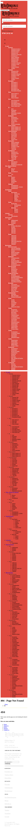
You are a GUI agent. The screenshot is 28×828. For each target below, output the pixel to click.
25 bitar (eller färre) (16, 226)
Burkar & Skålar (15, 252)
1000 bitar (13, 235)
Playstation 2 (14, 86)
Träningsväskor (15, 315)
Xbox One (13, 95)
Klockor (13, 259)
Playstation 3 (14, 85)
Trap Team (14, 120)
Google (7, 816)
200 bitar (13, 230)
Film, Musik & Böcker (10, 166)
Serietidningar (14, 185)
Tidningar (10, 184)
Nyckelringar (17, 205)
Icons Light (14, 288)
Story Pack (14, 136)
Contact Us (6, 730)
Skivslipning (14, 161)
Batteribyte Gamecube (16, 164)
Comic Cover (17, 200)
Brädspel (13, 221)
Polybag (13, 138)
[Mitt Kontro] (2, 36)
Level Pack (14, 134)
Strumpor (13, 304)
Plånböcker (14, 350)
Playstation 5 (14, 82)
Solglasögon (14, 352)
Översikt (7, 784)
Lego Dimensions (12, 131)
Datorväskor (14, 325)
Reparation (11, 160)
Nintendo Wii (14, 53)
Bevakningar (8, 791)
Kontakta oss (8, 771)
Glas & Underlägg (15, 248)
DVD (12, 170)
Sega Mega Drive (15, 103)
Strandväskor (14, 323)
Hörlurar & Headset (16, 297)
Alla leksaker (14, 216)
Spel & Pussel (8, 217)
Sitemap (6, 728)
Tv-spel (7, 46)
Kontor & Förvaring (13, 273)
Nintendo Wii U (15, 51)
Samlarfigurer (8, 189)
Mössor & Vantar (15, 306)
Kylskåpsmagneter (15, 265)
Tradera (7, 810)
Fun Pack (13, 132)
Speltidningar (14, 188)
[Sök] (2, 22)
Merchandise (8, 245)
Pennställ (13, 274)
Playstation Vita (15, 89)
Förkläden (13, 255)
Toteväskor (14, 320)
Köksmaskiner (14, 253)
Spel (12, 108)
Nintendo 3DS (14, 60)
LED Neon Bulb (15, 285)
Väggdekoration (15, 258)
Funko (9, 191)
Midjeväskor (14, 327)
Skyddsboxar (11, 150)
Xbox (9, 92)
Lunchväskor (14, 326)
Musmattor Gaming (16, 113)
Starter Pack (14, 139)
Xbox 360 (13, 96)
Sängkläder (14, 272)
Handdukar (14, 270)
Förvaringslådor (15, 279)
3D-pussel (13, 242)
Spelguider (14, 181)
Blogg (6, 800)
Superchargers (14, 118)
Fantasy (13, 177)
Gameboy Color (15, 64)
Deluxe (16, 195)
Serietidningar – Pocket (17, 187)
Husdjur (13, 361)
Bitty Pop (13, 207)
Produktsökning (6, 18)
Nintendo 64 (14, 56)
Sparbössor (14, 263)
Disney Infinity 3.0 (16, 129)
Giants (12, 122)
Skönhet (13, 359)
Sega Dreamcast (15, 100)
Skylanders (11, 115)
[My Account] (4, 2)
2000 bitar (13, 238)
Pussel (9, 234)
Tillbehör (13, 111)
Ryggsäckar (14, 309)
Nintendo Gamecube (16, 54)
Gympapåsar (14, 316)
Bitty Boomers (14, 295)
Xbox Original (14, 97)
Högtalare (13, 294)
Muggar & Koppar (15, 249)
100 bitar (13, 228)
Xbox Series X (15, 93)
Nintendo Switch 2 (16, 49)
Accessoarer (11, 347)
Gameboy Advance (16, 62)
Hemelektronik (11, 292)
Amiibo (13, 68)
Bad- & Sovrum (12, 266)
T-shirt (12, 299)
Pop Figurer (14, 192)
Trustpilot (7, 813)
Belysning (10, 283)
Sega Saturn (14, 102)
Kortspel (13, 223)
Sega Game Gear (15, 106)
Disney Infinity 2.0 (16, 128)
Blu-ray (13, 168)
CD (12, 174)
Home (5, 724)
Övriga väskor (14, 329)
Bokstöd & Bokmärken (17, 277)
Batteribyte (14, 163)
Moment (16, 196)
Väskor (10, 308)
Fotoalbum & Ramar (16, 281)
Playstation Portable (16, 90)
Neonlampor (14, 287)
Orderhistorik (9, 788)
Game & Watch (15, 67)
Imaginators (14, 117)
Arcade (16, 212)
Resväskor (13, 312)
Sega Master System (16, 104)
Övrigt (12, 182)
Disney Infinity (12, 125)
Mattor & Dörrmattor (16, 262)
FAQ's (5, 727)
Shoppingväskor (15, 322)
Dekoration (11, 256)
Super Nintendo (15, 57)
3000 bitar (13, 239)
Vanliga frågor (9, 775)
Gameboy (13, 65)
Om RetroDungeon (10, 797)
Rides (15, 198)
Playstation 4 (14, 83)
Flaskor (13, 251)
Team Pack (14, 135)
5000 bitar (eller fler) (16, 241)
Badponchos (14, 269)
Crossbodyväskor (15, 318)
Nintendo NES (15, 58)
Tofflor (13, 305)
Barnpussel (11, 224)
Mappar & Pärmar (15, 280)
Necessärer (14, 313)
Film (9, 167)
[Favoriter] (2, 38)
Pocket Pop (14, 203)
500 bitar (13, 233)
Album (16, 199)
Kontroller (13, 110)
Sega (9, 99)
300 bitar (13, 231)
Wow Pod (13, 290)
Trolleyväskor (14, 311)
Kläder (10, 298)
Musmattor (14, 114)
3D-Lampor (14, 284)
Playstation (11, 81)
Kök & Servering (12, 246)
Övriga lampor (14, 291)
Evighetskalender (15, 276)
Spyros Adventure (15, 124)
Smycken (13, 357)
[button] (2, 3)
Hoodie (13, 301)
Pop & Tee (17, 193)
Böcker (10, 175)
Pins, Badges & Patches (17, 358)
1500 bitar (13, 237)
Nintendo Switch (15, 50)
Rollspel (13, 180)
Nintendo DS (14, 61)
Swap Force (14, 121)
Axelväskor (14, 319)
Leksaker (7, 213)
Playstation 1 (14, 88)
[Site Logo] (9, 8)
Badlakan (13, 267)
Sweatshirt (13, 302)
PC (9, 107)
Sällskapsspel (14, 220)
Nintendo (10, 47)
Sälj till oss (8, 804)
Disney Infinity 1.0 (16, 127)
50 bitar (13, 227)
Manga (13, 178)
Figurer (16, 206)
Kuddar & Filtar (15, 260)
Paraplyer (13, 354)
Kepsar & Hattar (15, 351)
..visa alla (13, 149)
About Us (6, 725)
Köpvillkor (8, 778)
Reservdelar (11, 141)
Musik (9, 173)
